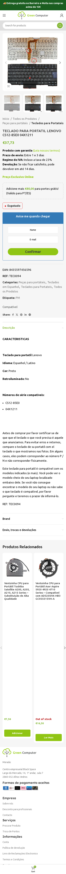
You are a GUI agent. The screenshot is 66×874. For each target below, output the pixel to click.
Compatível (10, 306)
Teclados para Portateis (47, 123)
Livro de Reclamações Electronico (20, 853)
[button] (17, 733)
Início (6, 118)
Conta (6, 842)
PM (18, 297)
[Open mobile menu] (4, 15)
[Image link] (19, 752)
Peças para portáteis (15, 123)
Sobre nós (8, 803)
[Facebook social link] (13, 315)
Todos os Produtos (25, 118)
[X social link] (17, 315)
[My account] (61, 15)
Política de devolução (14, 847)
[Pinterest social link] (21, 315)
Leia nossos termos (46, 150)
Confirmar (33, 252)
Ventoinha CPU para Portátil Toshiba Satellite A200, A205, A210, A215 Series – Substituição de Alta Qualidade (17, 591)
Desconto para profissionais (17, 809)
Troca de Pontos (11, 831)
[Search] (60, 25)
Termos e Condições (13, 859)
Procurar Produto (11, 825)
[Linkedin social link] (26, 315)
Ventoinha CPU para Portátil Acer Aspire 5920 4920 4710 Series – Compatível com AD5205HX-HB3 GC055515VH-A (48, 591)
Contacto (7, 815)
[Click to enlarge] (8, 86)
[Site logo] (33, 15)
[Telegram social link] (30, 315)
